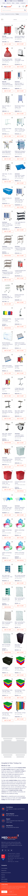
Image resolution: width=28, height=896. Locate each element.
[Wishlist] (23, 6)
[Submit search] (25, 10)
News (13, 3)
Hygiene (3, 877)
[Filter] (2, 19)
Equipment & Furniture (9, 14)
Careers (17, 3)
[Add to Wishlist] (12, 25)
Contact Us (23, 3)
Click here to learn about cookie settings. (9, 894)
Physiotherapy (4, 881)
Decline (10, 891)
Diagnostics (3, 870)
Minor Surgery (4, 879)
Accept (4, 891)
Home (4, 3)
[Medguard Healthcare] (8, 6)
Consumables (4, 868)
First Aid (3, 874)
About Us (9, 3)
